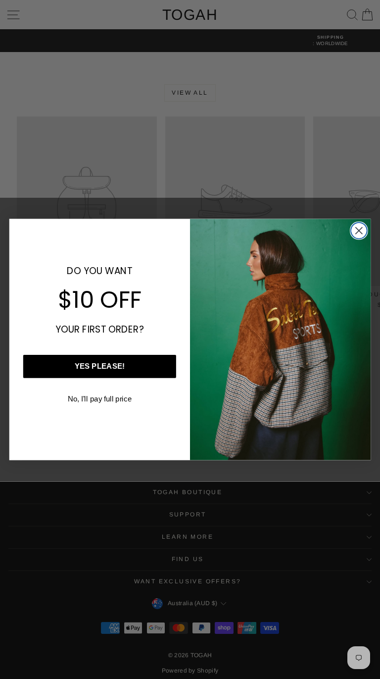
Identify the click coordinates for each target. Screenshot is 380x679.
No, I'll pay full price (100, 398)
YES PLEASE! (100, 366)
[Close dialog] (359, 231)
